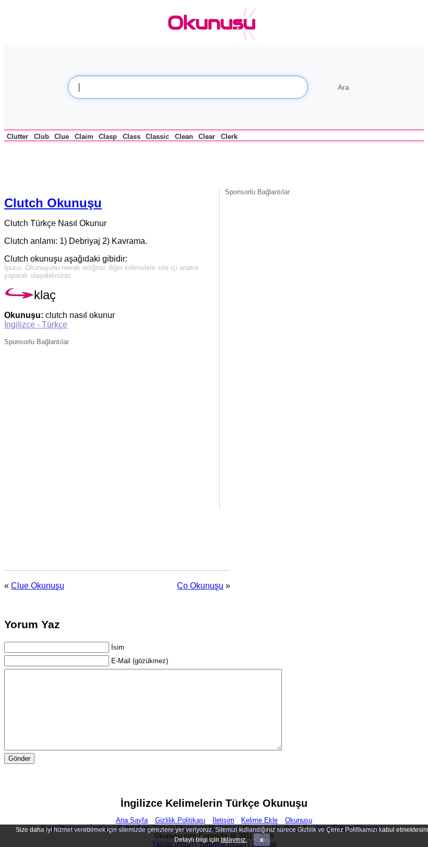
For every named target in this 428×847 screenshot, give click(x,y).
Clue (61, 136)
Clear (206, 136)
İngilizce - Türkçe (35, 324)
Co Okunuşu (200, 585)
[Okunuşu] (214, 24)
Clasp (108, 136)
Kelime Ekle (259, 820)
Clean (184, 136)
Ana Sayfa (132, 820)
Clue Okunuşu (37, 585)
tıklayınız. (234, 839)
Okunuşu (298, 820)
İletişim (223, 820)
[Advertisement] (126, 164)
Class (131, 136)
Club (41, 136)
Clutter (17, 136)
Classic (157, 136)
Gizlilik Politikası (180, 820)
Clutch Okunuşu (53, 203)
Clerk (229, 136)
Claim (84, 136)
